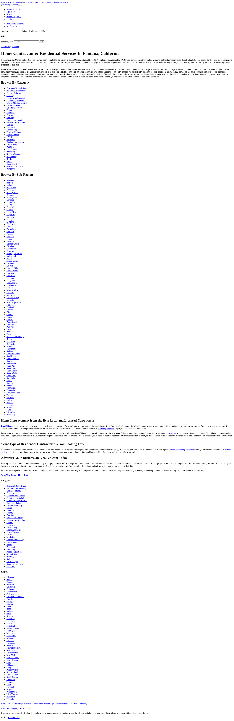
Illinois (9, 609)
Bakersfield (11, 187)
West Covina (11, 412)
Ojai (8, 312)
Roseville (10, 346)
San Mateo (11, 363)
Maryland (10, 626)
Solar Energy (12, 164)
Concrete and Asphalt (15, 98)
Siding (9, 161)
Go (43, 31)
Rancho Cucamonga (15, 336)
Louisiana (10, 621)
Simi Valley (11, 378)
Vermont (10, 687)
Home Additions (13, 132)
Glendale (10, 246)
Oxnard (9, 319)
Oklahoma (10, 665)
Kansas (9, 616)
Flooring (10, 117)
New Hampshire (13, 648)
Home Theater (12, 134)
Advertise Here (61, 704)
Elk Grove (10, 224)
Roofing (10, 159)
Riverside (10, 344)
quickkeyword (7, 42)
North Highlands (13, 302)
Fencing (9, 115)
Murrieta (10, 300)
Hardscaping (11, 130)
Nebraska (10, 643)
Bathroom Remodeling (16, 91)
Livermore (10, 278)
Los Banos (11, 285)
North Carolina (12, 657)
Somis (9, 380)
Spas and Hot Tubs (14, 166)
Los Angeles (11, 283)
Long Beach (11, 280)
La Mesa (10, 263)
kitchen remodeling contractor (181, 450)
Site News (26, 704)
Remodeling (11, 156)
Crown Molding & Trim (16, 103)
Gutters (9, 125)
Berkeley (10, 190)
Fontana (15, 46)
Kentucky (10, 618)
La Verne (10, 266)
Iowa (8, 613)
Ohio (8, 662)
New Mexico (12, 653)
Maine (9, 623)
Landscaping (11, 144)
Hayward (10, 251)
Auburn (9, 185)
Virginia (9, 689)
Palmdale (10, 324)
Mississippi (11, 635)
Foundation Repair (14, 120)
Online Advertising (31, 2)
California (5, 46)
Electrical (10, 112)
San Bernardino (13, 353)
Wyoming (10, 699)
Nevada (9, 645)
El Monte (10, 222)
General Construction (15, 122)
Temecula (10, 390)
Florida (9, 599)
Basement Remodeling (16, 88)
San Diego (11, 356)
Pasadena (10, 329)
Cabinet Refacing (13, 93)
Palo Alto (10, 327)
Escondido (11, 229)
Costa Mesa (11, 212)
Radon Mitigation (14, 154)
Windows (10, 169)
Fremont (10, 236)
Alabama (10, 577)
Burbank (10, 195)
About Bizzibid (13, 9)
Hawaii (9, 604)
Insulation (10, 139)
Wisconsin (10, 697)
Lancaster (10, 275)
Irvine (9, 258)
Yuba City (10, 415)
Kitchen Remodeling (15, 142)
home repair (171, 433)
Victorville (10, 405)
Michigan (10, 631)
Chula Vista (11, 202)
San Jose (10, 361)
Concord (10, 207)
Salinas (9, 351)
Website (4, 2)
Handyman (11, 127)
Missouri (10, 638)
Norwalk (10, 305)
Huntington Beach (14, 253)
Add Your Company (15, 24)
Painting (10, 147)
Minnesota (10, 633)
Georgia (9, 601)
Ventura (9, 402)
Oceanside (10, 310)
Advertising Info (13, 16)
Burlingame (11, 197)
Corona (9, 209)
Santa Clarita (11, 371)
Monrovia (10, 295)
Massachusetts (12, 628)
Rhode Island (12, 672)
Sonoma (10, 383)
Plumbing (10, 152)
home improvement (106, 429)
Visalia (9, 407)
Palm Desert (11, 322)
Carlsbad (10, 200)
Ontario (9, 314)
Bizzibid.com (14, 717)
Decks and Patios (13, 105)
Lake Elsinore (12, 270)
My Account (11, 26)
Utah (8, 684)
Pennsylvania (12, 670)
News (9, 14)
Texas (9, 682)
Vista (8, 410)
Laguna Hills (12, 268)
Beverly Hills (12, 192)
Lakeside (10, 273)
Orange (9, 317)
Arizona (9, 582)
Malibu (9, 288)
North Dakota (12, 660)
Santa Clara (11, 368)
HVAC (9, 137)
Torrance (10, 395)
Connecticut (11, 592)
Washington (11, 692)
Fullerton (10, 241)
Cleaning (10, 95)
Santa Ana (10, 366)
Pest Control (11, 149)
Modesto (10, 292)
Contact (9, 19)
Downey (10, 217)
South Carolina (12, 675)
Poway (9, 334)
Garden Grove (12, 244)
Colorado (10, 589)
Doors (9, 110)
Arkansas (10, 584)
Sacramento (11, 349)
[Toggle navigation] (21, 5)
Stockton (10, 385)
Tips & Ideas (11, 12)
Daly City (10, 214)
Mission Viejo (12, 290)
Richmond (10, 341)
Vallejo (9, 400)
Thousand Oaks (13, 393)
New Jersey (11, 650)
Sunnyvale (11, 388)
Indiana (9, 611)
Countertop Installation (16, 100)
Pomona (10, 332)
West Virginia (12, 694)
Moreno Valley (12, 297)
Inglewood (11, 256)
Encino (9, 227)
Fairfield (10, 231)
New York (10, 655)
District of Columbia (15, 596)
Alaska (9, 579)
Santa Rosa (11, 375)
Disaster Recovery (14, 108)
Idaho (8, 606)
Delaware (10, 594)
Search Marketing (14, 2)
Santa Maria (11, 373)
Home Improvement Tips (43, 704)
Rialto (9, 339)
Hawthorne (11, 249)
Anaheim (10, 180)
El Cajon (10, 219)
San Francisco (12, 358)
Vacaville (10, 397)
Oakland (10, 307)
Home (3, 704)
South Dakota (12, 677)
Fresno (9, 239)
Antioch (9, 183)
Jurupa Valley (12, 261)
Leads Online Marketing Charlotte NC (55, 2)
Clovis (9, 205)
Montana (10, 640)
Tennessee (10, 679)
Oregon (9, 667)
